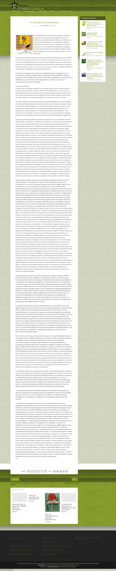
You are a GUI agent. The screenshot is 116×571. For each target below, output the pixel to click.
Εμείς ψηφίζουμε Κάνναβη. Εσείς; (95, 53)
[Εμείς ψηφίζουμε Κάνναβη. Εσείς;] (84, 53)
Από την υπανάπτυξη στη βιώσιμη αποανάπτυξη (51, 516)
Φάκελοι (52, 11)
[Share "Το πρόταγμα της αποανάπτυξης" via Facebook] (28, 471)
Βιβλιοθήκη (43, 11)
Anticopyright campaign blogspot (53, 550)
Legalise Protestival (48, 541)
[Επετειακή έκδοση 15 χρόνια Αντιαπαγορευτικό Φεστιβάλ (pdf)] (84, 23)
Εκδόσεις (89, 28)
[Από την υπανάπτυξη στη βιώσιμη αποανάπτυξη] (52, 502)
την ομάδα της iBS (53, 566)
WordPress (42, 565)
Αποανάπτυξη (45, 25)
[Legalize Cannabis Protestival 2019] (84, 34)
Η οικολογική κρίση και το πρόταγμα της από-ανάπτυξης (68, 506)
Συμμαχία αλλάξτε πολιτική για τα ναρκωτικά (57, 546)
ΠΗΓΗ (17, 458)
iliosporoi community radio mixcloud (21, 554)
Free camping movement (50, 537)
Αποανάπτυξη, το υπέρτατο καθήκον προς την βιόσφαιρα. (19, 506)
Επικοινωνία (63, 11)
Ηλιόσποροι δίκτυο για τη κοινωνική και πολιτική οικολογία (87, 538)
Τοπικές (89, 37)
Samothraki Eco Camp (49, 554)
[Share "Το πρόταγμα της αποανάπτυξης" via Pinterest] (35, 471)
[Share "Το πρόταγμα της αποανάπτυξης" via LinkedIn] (38, 471)
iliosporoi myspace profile (18, 537)
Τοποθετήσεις (97, 80)
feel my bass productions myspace (20, 545)
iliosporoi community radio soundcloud (22, 550)
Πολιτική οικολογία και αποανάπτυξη (34, 497)
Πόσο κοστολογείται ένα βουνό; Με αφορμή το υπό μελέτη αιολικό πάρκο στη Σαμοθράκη (95, 76)
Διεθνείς (95, 48)
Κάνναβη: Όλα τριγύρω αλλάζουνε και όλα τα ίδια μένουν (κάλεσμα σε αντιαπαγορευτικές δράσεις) (95, 63)
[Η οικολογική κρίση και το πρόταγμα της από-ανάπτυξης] (68, 497)
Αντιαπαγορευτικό (98, 27)
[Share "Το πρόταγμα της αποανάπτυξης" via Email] (42, 471)
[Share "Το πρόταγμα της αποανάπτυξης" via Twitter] (31, 471)
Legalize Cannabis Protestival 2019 (92, 33)
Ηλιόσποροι (16, 11)
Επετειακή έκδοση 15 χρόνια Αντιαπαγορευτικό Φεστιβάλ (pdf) (95, 24)
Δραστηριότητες (29, 11)
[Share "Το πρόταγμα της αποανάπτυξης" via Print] (45, 471)
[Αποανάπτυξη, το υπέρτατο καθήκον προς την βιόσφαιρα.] (19, 497)
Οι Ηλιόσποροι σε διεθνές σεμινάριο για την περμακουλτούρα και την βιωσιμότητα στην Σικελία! (95, 44)
